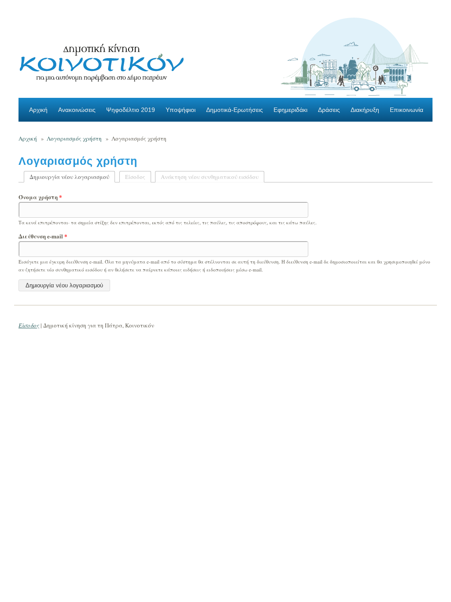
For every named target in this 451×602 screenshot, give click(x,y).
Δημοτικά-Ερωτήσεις (234, 109)
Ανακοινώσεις (77, 109)
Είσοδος (135, 177)
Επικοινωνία (406, 109)
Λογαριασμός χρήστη (74, 138)
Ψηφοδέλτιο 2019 (130, 109)
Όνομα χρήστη (40, 197)
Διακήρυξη (365, 109)
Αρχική (38, 109)
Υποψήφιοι (181, 109)
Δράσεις (329, 109)
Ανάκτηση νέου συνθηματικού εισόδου (210, 177)
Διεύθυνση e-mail (42, 236)
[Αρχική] (102, 60)
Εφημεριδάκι (290, 109)
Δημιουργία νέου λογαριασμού (72, 177)
